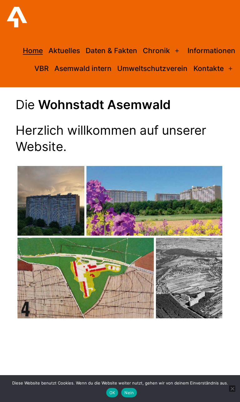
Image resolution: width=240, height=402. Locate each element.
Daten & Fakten (111, 50)
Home (33, 50)
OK (112, 392)
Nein (129, 392)
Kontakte (208, 68)
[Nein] (232, 388)
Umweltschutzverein (152, 68)
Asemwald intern (83, 68)
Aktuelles (64, 50)
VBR (41, 68)
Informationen (211, 50)
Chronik (156, 50)
